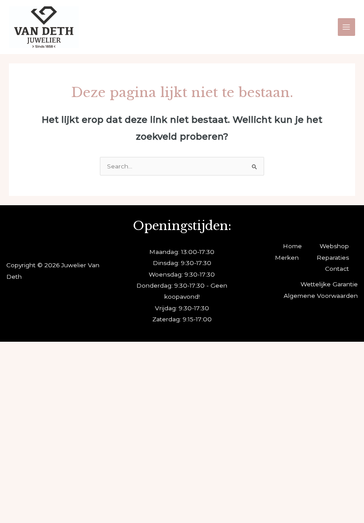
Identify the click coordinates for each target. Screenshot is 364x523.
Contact (337, 268)
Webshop (334, 246)
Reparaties (333, 257)
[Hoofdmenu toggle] (346, 26)
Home (292, 246)
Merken (287, 257)
